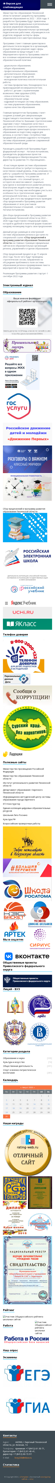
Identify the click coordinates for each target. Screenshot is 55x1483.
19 (20, 1108)
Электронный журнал (18, 285)
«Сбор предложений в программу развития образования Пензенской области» (26, 240)
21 (34, 1108)
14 (34, 1104)
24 (7, 1112)
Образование (12, 292)
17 (7, 1108)
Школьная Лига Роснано (15, 815)
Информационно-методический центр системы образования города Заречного (26, 798)
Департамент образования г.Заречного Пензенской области (23, 791)
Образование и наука (13, 1058)
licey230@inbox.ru (23, 1457)
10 (7, 1104)
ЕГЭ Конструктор (11, 803)
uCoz (31, 1479)
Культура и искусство (14, 1062)
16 (49, 1104)
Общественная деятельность (18, 1066)
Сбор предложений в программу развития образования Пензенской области (24, 510)
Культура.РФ (9, 819)
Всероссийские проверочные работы (21, 823)
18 (13, 1108)
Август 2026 (27, 1087)
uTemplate (24, 1477)
